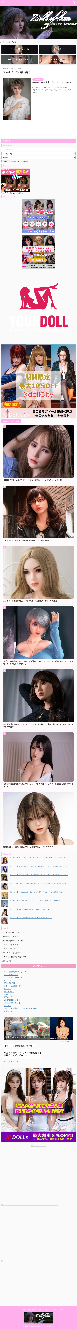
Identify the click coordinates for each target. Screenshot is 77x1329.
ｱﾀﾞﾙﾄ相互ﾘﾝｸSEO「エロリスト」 (18, 977)
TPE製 (34, 92)
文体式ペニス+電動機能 (54, 87)
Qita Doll (68, 90)
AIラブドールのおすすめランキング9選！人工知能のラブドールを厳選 (30, 601)
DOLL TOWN (9, 983)
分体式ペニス (67, 87)
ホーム (14, 1309)
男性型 (56, 90)
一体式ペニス (48, 90)
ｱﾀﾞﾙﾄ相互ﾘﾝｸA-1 (11, 975)
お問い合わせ (40, 1309)
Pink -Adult (9, 991)
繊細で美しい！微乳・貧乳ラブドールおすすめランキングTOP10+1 (29, 847)
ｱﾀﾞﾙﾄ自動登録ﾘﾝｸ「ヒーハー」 (17, 972)
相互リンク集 (31, 1309)
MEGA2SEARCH (12, 1000)
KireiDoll (7, 994)
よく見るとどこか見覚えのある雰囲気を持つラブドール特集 (26, 540)
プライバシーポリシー (51, 1309)
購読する (7, 141)
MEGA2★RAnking (12, 1003)
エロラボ (7, 1005)
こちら (21, 193)
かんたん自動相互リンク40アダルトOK (20, 1008)
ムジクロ (7, 989)
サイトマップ (21, 1309)
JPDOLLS (8, 997)
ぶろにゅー (8, 980)
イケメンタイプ (37, 90)
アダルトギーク (10, 1011)
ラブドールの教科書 (12, 986)
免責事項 (62, 1309)
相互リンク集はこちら (11, 1061)
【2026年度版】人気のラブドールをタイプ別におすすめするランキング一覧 (32, 480)
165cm (61, 90)
